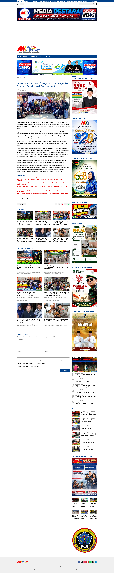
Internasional (34, 56)
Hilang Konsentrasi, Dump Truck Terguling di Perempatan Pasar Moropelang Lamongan (84, 402)
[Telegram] (96, 562)
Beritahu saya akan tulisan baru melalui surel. (30, 366)
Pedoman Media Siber (41, 569)
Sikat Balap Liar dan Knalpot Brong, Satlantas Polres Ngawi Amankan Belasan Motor (78, 1)
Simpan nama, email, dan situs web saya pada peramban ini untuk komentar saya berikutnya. (43, 360)
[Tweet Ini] (59, 204)
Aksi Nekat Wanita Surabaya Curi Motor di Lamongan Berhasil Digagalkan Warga (89, 448)
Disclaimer (61, 569)
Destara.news (43, 567)
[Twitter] (81, 562)
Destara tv (72, 567)
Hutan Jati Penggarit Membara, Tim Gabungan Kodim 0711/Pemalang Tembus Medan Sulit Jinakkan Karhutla (85, 375)
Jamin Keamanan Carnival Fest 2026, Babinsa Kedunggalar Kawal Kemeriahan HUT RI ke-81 (88, 420)
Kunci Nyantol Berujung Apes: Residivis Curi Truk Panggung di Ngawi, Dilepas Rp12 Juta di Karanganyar (42, 190)
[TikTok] (93, 562)
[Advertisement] (57, 32)
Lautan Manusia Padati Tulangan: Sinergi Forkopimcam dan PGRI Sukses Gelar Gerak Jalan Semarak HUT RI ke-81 (88, 427)
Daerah (42, 56)
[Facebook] (79, 562)
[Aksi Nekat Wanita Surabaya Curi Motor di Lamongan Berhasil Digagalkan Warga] (76, 449)
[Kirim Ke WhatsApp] (68, 204)
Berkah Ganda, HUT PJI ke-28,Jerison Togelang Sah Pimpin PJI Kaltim (88, 441)
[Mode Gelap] (96, 4)
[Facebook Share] (56, 204)
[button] (93, 4)
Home (21, 4)
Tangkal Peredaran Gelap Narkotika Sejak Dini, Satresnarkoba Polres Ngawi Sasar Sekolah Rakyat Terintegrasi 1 (42, 183)
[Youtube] (87, 562)
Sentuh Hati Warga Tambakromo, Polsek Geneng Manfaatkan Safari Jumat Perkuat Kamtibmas (40, 180)
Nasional (25, 56)
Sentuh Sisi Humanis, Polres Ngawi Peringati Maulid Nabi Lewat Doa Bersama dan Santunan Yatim (42, 194)
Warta (18, 81)
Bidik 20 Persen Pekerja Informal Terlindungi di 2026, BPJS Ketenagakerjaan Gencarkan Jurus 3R (86, 380)
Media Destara (53, 567)
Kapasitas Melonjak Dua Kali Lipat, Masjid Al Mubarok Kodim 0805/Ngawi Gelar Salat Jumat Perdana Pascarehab (42, 187)
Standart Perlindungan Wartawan (74, 569)
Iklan (32, 569)
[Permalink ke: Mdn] (18, 89)
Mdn (21, 89)
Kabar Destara (63, 567)
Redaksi (55, 569)
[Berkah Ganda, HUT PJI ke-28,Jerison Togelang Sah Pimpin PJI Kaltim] (76, 442)
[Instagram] (84, 562)
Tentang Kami (26, 569)
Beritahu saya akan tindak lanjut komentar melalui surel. (33, 363)
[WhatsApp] (90, 562)
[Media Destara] (29, 49)
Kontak (50, 569)
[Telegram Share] (65, 204)
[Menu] (18, 4)
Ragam (48, 56)
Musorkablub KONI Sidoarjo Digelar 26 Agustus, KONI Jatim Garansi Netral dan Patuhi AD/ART (88, 434)
